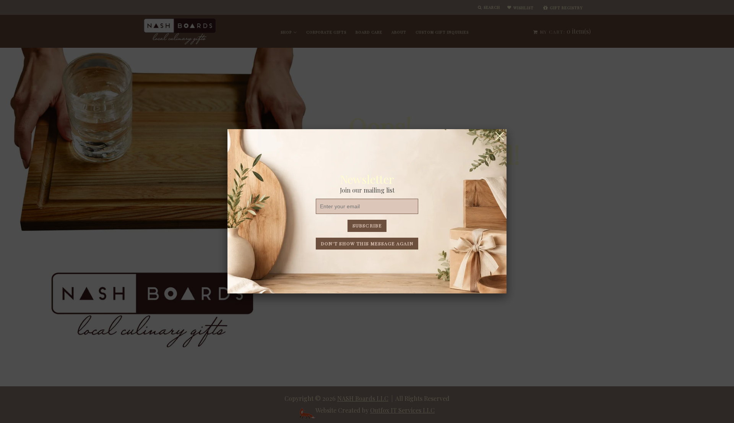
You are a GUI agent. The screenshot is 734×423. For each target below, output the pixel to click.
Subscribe (367, 225)
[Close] (500, 136)
